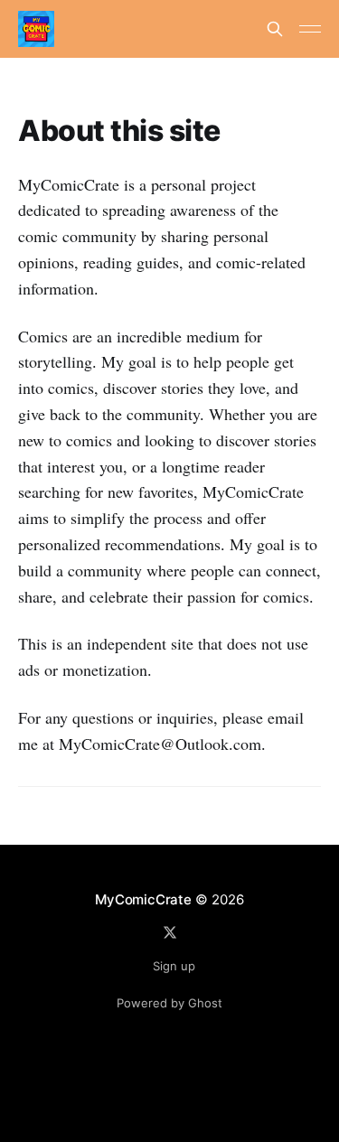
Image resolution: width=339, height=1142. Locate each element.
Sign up (174, 966)
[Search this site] (274, 28)
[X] (170, 932)
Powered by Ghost (169, 1003)
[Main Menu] (310, 28)
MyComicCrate (143, 899)
